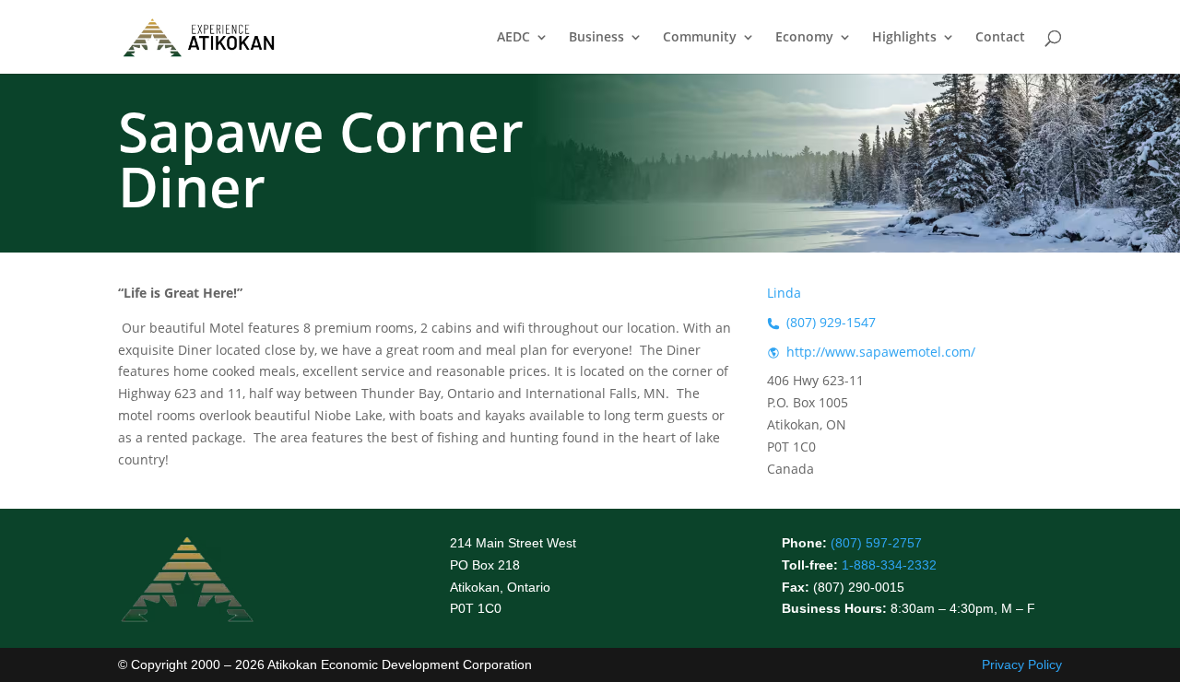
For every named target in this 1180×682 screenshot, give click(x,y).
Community (700, 37)
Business (596, 37)
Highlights (904, 37)
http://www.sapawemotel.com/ (880, 351)
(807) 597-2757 (876, 542)
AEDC (513, 37)
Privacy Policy (1022, 664)
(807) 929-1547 (831, 322)
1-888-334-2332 (889, 565)
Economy (804, 37)
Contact (1000, 37)
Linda (784, 292)
